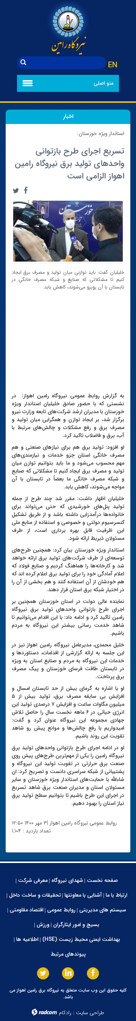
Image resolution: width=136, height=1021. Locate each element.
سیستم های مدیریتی (102, 910)
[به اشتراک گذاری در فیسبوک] (25, 190)
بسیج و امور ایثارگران (76, 924)
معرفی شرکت (33, 880)
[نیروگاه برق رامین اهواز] (68, 28)
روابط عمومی (61, 910)
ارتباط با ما (116, 895)
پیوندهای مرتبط (68, 954)
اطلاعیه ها (27, 939)
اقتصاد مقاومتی (26, 910)
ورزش (43, 924)
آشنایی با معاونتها (83, 895)
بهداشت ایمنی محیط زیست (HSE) (81, 939)
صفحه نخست (102, 880)
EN (112, 65)
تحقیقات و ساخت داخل (35, 895)
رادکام (65, 1013)
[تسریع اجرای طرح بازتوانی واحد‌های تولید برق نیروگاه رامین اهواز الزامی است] (68, 230)
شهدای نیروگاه (67, 880)
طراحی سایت (90, 1013)
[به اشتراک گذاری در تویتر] (15, 190)
